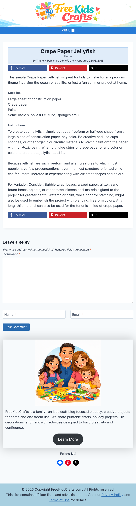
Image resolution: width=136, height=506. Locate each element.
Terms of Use (59, 500)
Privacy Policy (112, 495)
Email (77, 315)
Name (10, 315)
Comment (12, 254)
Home (68, 56)
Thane (40, 60)
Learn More (68, 439)
